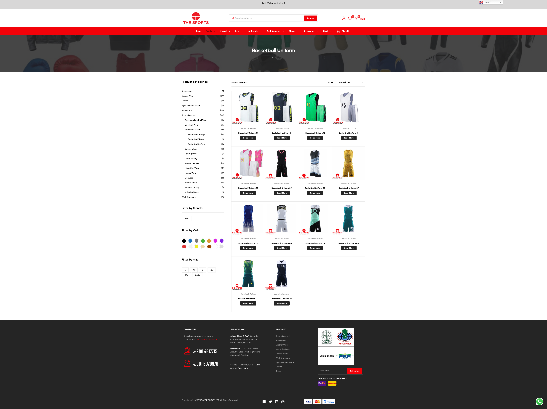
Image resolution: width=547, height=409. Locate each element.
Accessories (187, 91)
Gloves (185, 100)
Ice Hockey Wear (192, 163)
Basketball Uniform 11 (348, 133)
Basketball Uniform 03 (348, 243)
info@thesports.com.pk (207, 339)
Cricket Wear (191, 149)
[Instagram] (283, 401)
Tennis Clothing (192, 187)
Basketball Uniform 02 (248, 298)
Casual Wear (188, 96)
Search (310, 18)
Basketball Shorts (196, 139)
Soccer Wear (191, 182)
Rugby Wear (190, 173)
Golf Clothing (191, 158)
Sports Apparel (188, 115)
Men (186, 218)
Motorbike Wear (192, 168)
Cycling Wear (191, 153)
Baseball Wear (191, 125)
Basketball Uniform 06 (248, 243)
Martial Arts (187, 110)
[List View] (332, 82)
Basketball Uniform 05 (282, 243)
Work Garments (189, 197)
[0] (350, 18)
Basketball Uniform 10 (248, 188)
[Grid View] (328, 82)
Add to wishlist (241, 109)
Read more (248, 138)
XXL (186, 275)
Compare (248, 109)
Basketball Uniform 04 (315, 243)
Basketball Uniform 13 (281, 133)
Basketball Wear (192, 129)
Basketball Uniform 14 (248, 133)
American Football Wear (196, 120)
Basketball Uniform (248, 128)
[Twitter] (270, 401)
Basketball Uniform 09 (282, 188)
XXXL (197, 275)
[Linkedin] (276, 401)
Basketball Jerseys (196, 134)
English (487, 2)
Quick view (255, 109)
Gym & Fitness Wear (191, 105)
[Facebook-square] (264, 401)
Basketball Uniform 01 (282, 298)
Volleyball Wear (192, 192)
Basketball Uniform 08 (315, 188)
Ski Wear (189, 178)
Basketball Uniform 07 (349, 188)
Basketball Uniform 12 (315, 133)
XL (212, 270)
